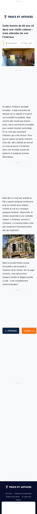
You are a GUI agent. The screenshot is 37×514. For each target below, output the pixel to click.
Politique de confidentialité (22, 493)
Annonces (9, 493)
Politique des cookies (13, 497)
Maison (18, 500)
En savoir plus (26, 497)
